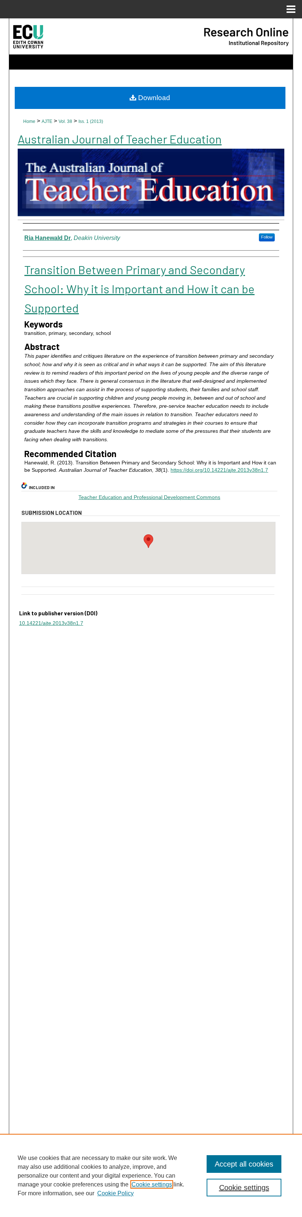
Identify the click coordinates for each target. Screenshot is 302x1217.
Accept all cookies (244, 1164)
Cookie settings (151, 1184)
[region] (151, 1175)
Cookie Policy (115, 1193)
